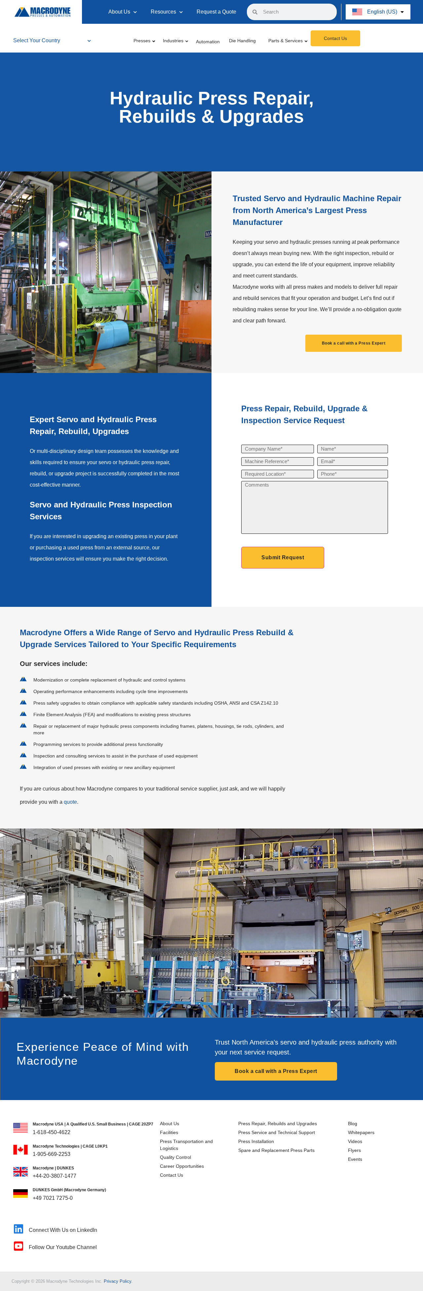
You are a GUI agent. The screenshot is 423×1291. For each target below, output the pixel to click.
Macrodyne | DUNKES (53, 1168)
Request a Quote (216, 12)
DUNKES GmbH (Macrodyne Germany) (69, 1190)
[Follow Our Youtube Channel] (18, 1246)
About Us (119, 12)
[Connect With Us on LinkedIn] (18, 1229)
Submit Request (282, 557)
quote (70, 802)
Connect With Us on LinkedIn (63, 1230)
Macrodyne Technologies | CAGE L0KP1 (70, 1146)
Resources (163, 12)
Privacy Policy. (118, 1281)
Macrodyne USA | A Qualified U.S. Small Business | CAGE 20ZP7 (93, 1124)
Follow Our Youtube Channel (63, 1247)
